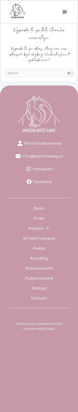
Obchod (39, 288)
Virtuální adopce (39, 238)
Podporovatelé (39, 278)
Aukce (39, 248)
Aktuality (39, 258)
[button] (64, 12)
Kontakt (39, 298)
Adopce (36, 228)
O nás (39, 218)
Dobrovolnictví (39, 268)
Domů (39, 208)
